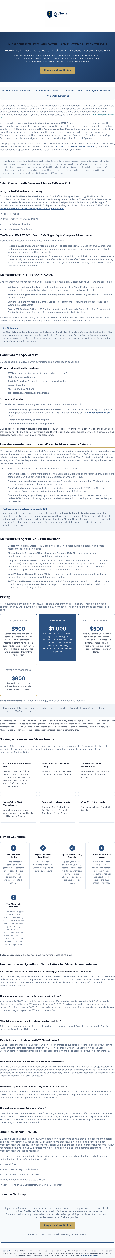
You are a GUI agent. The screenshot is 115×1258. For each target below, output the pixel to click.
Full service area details (89, 1255)
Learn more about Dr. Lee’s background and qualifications (32, 208)
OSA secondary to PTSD (97, 412)
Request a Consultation (57, 70)
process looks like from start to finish (75, 146)
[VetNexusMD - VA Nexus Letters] (57, 14)
